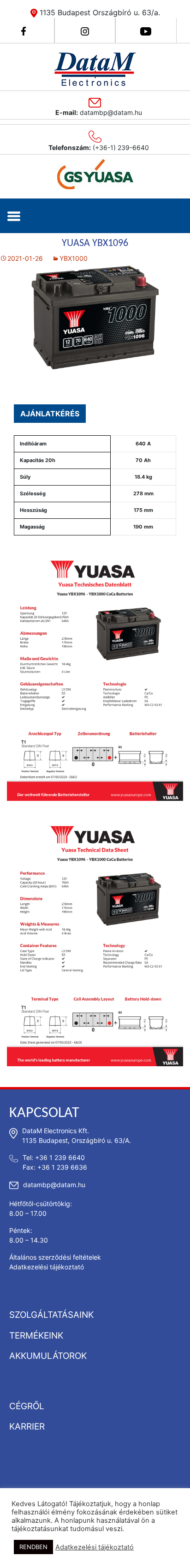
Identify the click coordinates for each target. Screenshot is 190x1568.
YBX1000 (73, 258)
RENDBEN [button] (33, 1546)
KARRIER (27, 1426)
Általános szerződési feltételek (55, 1257)
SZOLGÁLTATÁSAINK (51, 1315)
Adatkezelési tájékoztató (46, 1267)
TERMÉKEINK (36, 1335)
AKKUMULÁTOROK (48, 1356)
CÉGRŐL (26, 1406)
